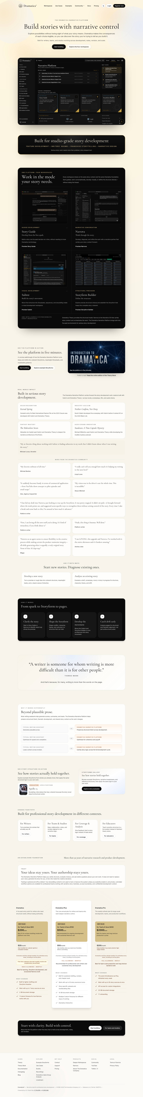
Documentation (22, 1068)
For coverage (81, 837)
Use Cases (39, 1065)
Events (38, 1068)
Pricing (57, 1068)
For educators (109, 836)
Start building (58, 47)
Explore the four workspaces (79, 47)
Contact (57, 1062)
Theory (20, 1062)
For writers (25, 834)
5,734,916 (37, 1090)
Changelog (21, 1072)
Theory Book (22, 1065)
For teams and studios (112, 1028)
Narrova (75, 1065)
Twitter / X (94, 1068)
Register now (119, 6)
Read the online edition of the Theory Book (101, 375)
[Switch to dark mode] (103, 5)
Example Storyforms (42, 1062)
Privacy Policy (114, 1065)
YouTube (94, 1065)
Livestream (39, 1080)
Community (95, 1062)
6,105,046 (45, 1090)
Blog (19, 1075)
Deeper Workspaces (79, 1062)
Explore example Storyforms (43, 368)
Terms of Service (115, 1062)
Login (109, 6)
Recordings (39, 1072)
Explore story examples (92, 789)
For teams (52, 836)
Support (57, 1065)
